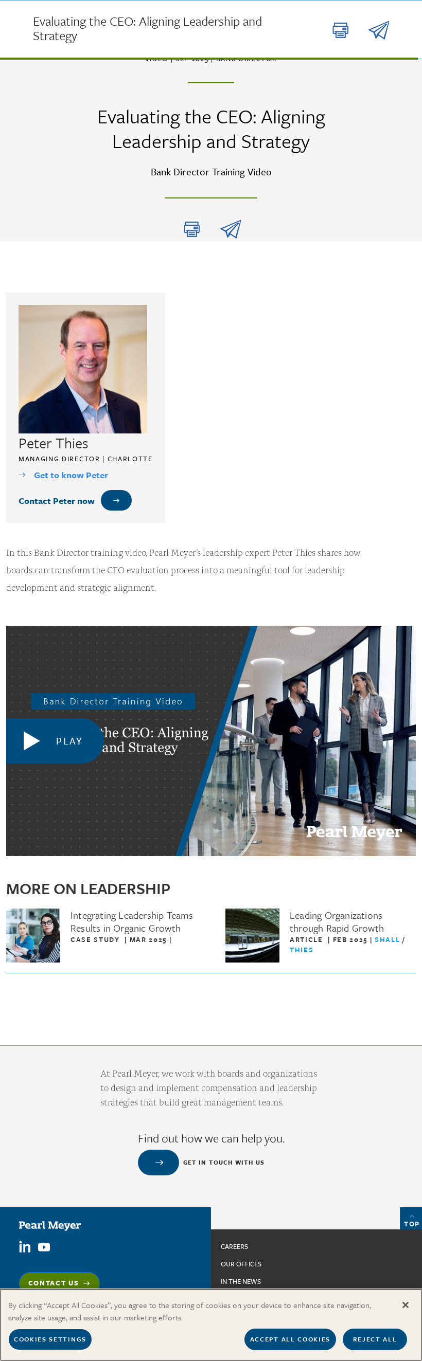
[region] (211, 1325)
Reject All (375, 1339)
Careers (234, 1246)
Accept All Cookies (290, 1339)
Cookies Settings (50, 1339)
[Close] (405, 1305)
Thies (301, 950)
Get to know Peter (71, 474)
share (230, 229)
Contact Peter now (57, 500)
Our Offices (241, 1264)
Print (192, 229)
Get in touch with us (224, 1162)
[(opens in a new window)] (25, 1246)
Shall (388, 939)
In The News (241, 1281)
